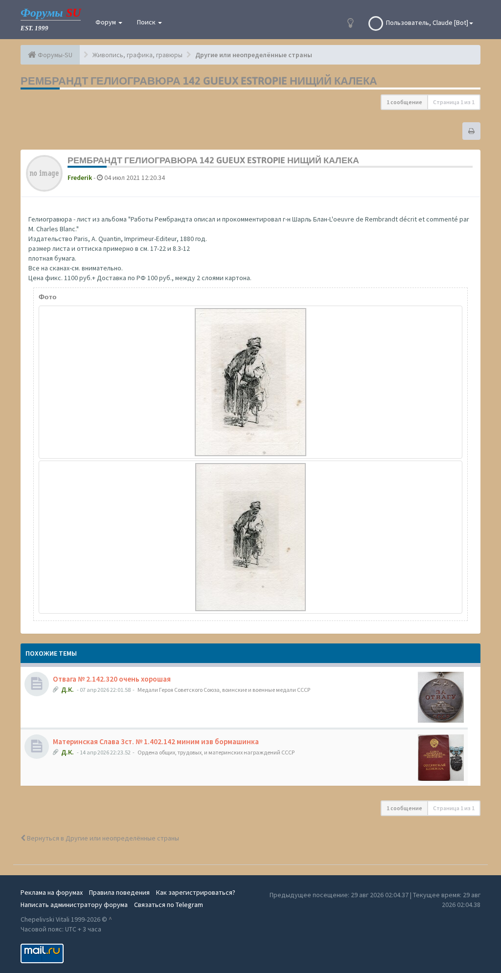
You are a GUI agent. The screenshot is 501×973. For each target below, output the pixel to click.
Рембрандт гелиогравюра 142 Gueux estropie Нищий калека (199, 80)
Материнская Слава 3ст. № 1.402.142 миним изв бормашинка (156, 741)
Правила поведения (119, 892)
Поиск (147, 22)
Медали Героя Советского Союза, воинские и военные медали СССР (223, 689)
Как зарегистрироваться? (195, 892)
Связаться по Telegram (168, 904)
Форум (106, 22)
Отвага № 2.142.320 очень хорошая (112, 679)
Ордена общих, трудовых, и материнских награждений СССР (216, 752)
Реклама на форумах (52, 892)
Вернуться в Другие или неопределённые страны (102, 838)
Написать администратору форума (74, 904)
